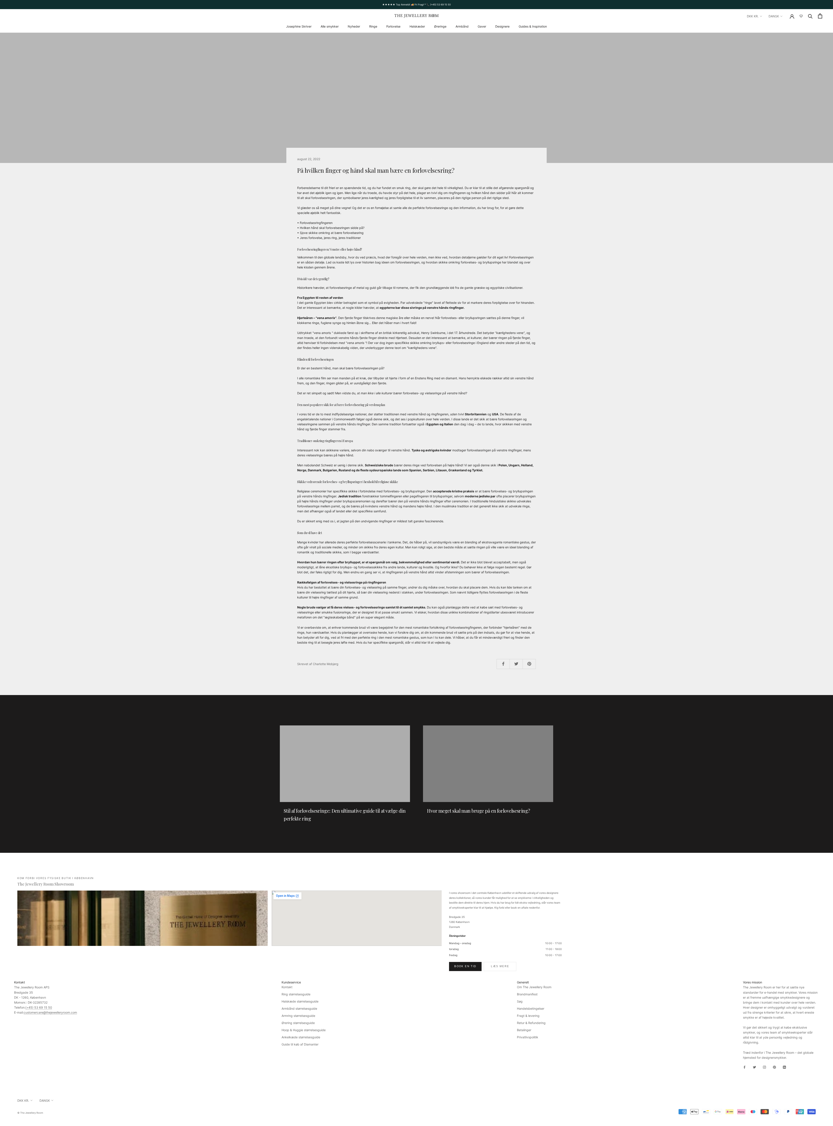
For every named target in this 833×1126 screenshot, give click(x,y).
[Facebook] (744, 1066)
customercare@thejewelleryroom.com (50, 1012)
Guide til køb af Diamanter (300, 1044)
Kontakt (287, 987)
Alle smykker (330, 26)
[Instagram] (764, 1066)
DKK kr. (753, 16)
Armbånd (462, 26)
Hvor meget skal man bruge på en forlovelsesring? (478, 810)
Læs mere (500, 966)
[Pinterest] (774, 1066)
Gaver (482, 26)
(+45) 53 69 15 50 (38, 1007)
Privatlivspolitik (527, 1037)
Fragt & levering (528, 1016)
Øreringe (440, 26)
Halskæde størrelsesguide (300, 1001)
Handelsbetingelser (530, 1008)
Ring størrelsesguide (296, 994)
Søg (520, 1001)
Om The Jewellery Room (534, 987)
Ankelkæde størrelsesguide (301, 1037)
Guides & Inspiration (533, 26)
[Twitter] (754, 1066)
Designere (502, 26)
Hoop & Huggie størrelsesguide (304, 1030)
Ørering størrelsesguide (298, 1023)
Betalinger (524, 1030)
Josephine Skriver (299, 26)
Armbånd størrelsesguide (299, 1008)
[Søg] (810, 16)
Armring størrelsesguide (298, 1016)
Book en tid (465, 966)
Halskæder (417, 26)
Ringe (373, 26)
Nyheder (354, 26)
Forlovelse (393, 26)
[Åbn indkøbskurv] (820, 15)
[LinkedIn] (784, 1066)
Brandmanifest (527, 994)
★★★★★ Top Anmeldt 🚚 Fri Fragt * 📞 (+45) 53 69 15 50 (416, 4)
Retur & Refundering (531, 1023)
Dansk (774, 16)
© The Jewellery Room (30, 1112)
